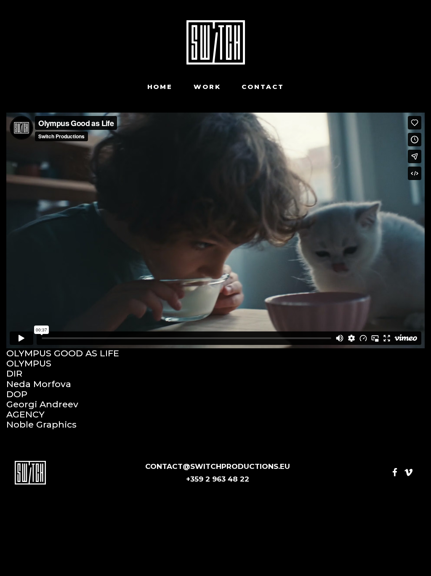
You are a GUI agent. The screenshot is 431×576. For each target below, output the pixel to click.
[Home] (215, 42)
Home (160, 87)
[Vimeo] (408, 472)
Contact (263, 87)
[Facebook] (394, 472)
